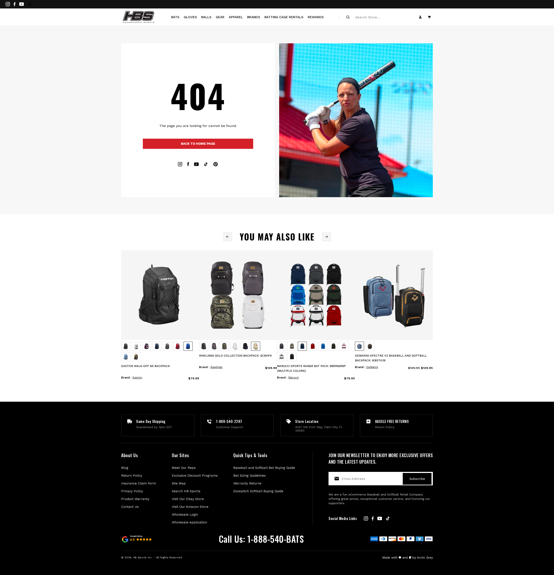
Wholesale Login (185, 515)
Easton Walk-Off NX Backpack (145, 366)
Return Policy (131, 476)
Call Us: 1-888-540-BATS (261, 538)
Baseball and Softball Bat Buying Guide (264, 468)
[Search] (348, 17)
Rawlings (216, 367)
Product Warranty (135, 499)
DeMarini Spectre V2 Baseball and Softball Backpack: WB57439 (391, 358)
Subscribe (417, 479)
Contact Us (130, 507)
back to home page (198, 144)
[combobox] (378, 17)
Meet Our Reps (184, 468)
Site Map (179, 483)
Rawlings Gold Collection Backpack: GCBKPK (235, 355)
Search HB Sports (186, 491)
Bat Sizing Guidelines (249, 476)
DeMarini (372, 367)
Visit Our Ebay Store (188, 499)
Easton (137, 377)
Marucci (293, 377)
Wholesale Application (189, 522)
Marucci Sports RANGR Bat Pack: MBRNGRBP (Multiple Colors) (311, 368)
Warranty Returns (247, 483)
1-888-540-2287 (229, 421)
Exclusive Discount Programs (195, 476)
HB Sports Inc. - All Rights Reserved (157, 557)
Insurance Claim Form (138, 483)
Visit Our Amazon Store (190, 507)
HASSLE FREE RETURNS (392, 421)
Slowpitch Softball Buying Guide (258, 491)
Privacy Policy (132, 491)
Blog (124, 468)
